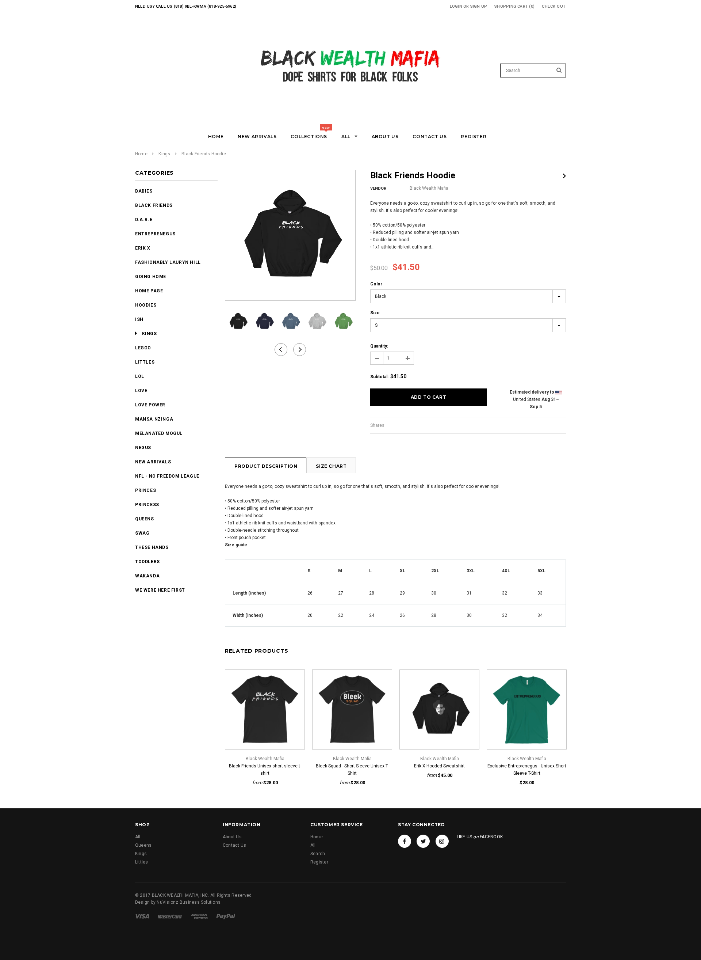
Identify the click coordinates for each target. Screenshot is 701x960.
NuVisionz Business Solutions (189, 902)
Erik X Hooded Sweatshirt (439, 766)
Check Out (554, 6)
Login (456, 6)
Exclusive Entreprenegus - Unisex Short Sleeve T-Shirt (526, 769)
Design (142, 902)
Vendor (378, 188)
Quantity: (379, 346)
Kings (164, 153)
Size (375, 312)
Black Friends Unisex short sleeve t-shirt (265, 769)
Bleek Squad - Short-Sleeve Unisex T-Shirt (352, 769)
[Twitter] (423, 841)
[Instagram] (442, 841)
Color (376, 284)
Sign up (478, 6)
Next (564, 176)
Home (141, 153)
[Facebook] (404, 841)
